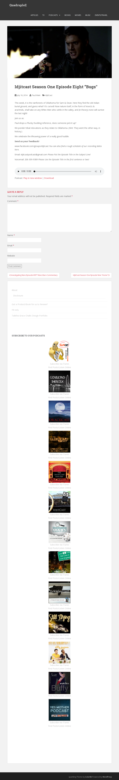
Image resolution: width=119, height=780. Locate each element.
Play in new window (32, 178)
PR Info (15, 310)
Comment (12, 201)
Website (11, 255)
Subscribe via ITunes (59, 722)
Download (49, 178)
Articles (34, 15)
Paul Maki (36, 95)
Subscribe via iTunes (59, 363)
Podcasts (53, 15)
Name (11, 235)
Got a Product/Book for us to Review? (30, 304)
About (14, 290)
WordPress (107, 777)
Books (68, 15)
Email (10, 245)
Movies (78, 15)
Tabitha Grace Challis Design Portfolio (29, 315)
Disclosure (18, 295)
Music (88, 15)
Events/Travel (101, 15)
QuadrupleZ (18, 5)
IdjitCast (48, 95)
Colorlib (88, 777)
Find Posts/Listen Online (59, 367)
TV (43, 15)
